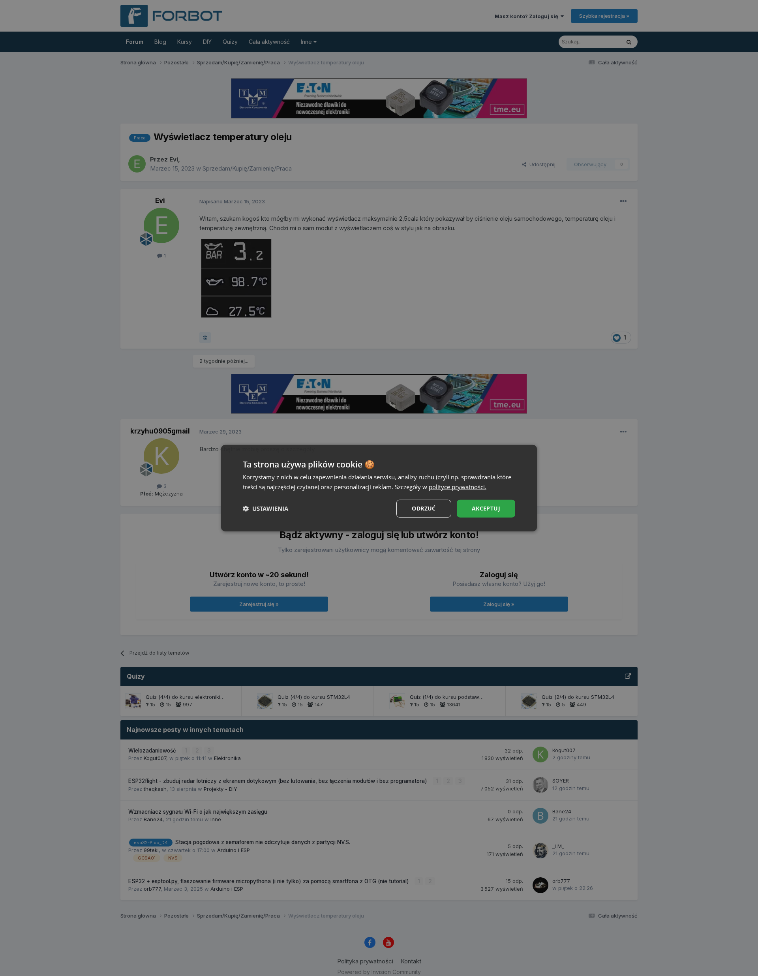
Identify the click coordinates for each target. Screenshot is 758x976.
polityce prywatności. (457, 487)
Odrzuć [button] (423, 508)
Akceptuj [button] (486, 508)
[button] (265, 508)
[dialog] (379, 488)
